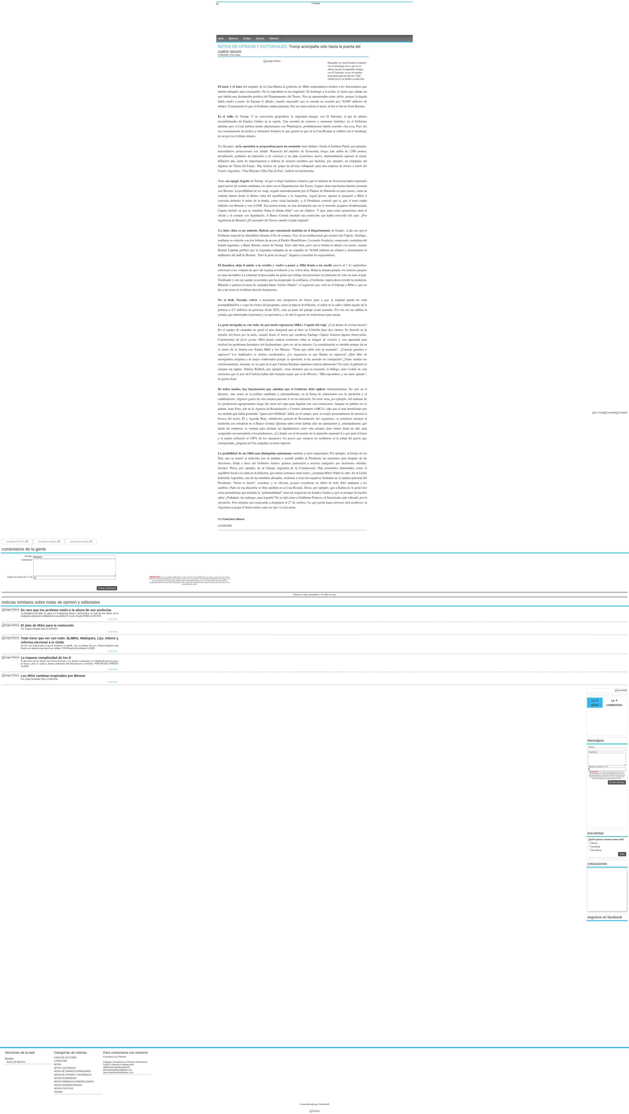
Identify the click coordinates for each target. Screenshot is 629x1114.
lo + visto (595, 702)
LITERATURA (60, 1061)
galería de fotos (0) (17, 541)
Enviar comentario (106, 588)
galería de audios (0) (81, 541)
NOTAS (57, 1064)
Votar (622, 854)
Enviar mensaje (617, 782)
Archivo (247, 38)
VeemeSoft (324, 1104)
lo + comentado (614, 702)
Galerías (260, 38)
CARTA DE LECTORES (65, 1057)
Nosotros (233, 38)
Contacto (273, 38)
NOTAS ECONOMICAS (65, 1078)
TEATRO (58, 1092)
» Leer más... (113, 619)
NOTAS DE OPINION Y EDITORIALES (73, 1075)
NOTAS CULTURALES (65, 1068)
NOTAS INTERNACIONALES (68, 1085)
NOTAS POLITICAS (63, 1088)
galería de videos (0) (49, 541)
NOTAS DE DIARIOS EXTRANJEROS (72, 1071)
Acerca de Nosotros (16, 1062)
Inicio (221, 38)
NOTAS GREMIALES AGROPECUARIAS (74, 1081)
